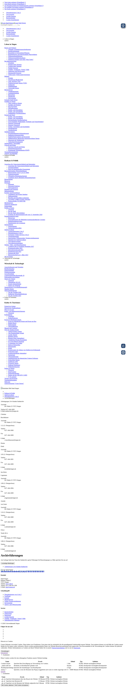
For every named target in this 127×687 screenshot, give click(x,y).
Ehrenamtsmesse (13, 188)
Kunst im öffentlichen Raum (12, 320)
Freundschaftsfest (13, 167)
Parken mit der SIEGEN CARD (17, 375)
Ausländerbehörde (13, 93)
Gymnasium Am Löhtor (15, 343)
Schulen (10, 78)
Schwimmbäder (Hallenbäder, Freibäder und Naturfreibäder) (26, 121)
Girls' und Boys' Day (14, 81)
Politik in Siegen (9, 208)
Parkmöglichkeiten (13, 373)
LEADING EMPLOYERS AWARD (19, 199)
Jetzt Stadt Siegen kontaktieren (10, 571)
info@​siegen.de (10, 587)
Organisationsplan (13, 236)
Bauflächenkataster (13, 51)
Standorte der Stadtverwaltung (17, 240)
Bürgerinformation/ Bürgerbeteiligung (15, 171)
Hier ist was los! (9, 309)
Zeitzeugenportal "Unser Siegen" (14, 383)
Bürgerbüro (11, 95)
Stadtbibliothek (12, 86)
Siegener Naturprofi (14, 125)
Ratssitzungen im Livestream (16, 223)
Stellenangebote (12, 196)
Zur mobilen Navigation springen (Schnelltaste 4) (18, 7)
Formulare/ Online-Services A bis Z (18, 235)
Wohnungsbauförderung (15, 56)
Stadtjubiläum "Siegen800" (12, 143)
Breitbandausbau (9, 269)
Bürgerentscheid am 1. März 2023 (18, 255)
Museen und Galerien (10, 328)
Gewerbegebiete (9, 274)
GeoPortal (7, 596)
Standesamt (11, 96)
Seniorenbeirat (8, 224)
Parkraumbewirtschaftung (12, 277)
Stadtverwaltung (9, 229)
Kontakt (6, 598)
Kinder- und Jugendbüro (15, 110)
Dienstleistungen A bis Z (13, 12)
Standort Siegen (9, 289)
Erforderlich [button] (4, 653)
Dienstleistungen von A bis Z (12, 594)
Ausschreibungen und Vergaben (13, 267)
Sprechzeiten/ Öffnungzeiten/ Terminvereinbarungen (23, 238)
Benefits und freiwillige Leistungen (18, 198)
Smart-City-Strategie (14, 285)
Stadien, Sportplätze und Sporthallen (19, 127)
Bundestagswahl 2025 (14, 251)
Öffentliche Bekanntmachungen (17, 176)
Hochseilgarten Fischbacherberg (17, 120)
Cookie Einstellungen (12, 20)
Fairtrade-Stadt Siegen (10, 100)
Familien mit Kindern (14, 105)
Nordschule (11, 355)
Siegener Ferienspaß (14, 123)
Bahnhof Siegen (13, 336)
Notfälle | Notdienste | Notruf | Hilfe (18, 69)
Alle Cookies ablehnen (7, 685)
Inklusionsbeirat (9, 191)
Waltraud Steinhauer (14, 365)
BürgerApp (11, 218)
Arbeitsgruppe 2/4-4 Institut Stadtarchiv (16, 566)
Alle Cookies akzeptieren (21, 685)
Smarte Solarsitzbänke (14, 284)
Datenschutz (8, 613)
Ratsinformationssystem (11, 216)
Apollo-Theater (12, 335)
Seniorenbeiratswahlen (14, 228)
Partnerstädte (8, 206)
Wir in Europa (8, 256)
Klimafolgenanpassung (15, 148)
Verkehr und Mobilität (10, 153)
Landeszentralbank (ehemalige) (17, 353)
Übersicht (11, 209)
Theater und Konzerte (10, 378)
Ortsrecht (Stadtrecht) (10, 204)
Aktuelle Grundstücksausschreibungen (19, 49)
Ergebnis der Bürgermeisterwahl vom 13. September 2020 (25, 214)
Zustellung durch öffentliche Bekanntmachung (21, 177)
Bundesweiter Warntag (15, 64)
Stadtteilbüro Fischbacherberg (17, 113)
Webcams (7, 382)
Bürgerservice (8, 90)
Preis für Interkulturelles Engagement (19, 169)
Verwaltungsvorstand (14, 241)
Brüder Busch (12, 323)
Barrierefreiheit (10, 18)
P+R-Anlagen (12, 377)
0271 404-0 (22, 571)
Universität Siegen (13, 88)
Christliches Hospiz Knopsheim (17, 340)
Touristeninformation (10, 380)
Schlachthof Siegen (14, 360)
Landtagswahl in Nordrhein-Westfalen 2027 (21, 246)
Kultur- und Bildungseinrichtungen (14, 311)
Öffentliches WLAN (14, 282)
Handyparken (12, 372)
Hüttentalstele (12, 325)
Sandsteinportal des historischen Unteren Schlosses (23, 358)
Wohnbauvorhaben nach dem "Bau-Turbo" (20, 59)
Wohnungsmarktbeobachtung (16, 58)
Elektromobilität (9, 270)
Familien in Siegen (9, 101)
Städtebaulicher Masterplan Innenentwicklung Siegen (23, 138)
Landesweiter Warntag (14, 66)
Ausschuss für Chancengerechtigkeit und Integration (19, 164)
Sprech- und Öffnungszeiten (12, 604)
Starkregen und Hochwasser (16, 71)
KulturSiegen (8, 314)
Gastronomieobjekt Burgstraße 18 (14, 275)
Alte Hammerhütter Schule (16, 333)
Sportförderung (12, 128)
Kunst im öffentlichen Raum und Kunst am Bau (22, 321)
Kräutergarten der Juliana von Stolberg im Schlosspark (24, 350)
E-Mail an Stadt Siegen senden (35, 571)
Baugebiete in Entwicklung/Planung (18, 53)
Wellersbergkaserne (14, 367)
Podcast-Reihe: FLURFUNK (16, 201)
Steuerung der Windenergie (16, 140)
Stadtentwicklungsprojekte (16, 135)
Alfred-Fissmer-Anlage (15, 331)
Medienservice (8, 203)
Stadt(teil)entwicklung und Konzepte (19, 137)
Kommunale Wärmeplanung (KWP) (18, 150)
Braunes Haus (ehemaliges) (16, 338)
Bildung (6, 76)
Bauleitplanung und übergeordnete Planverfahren (22, 54)
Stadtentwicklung (9, 132)
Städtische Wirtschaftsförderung (17, 294)
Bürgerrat (7, 181)
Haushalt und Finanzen (11, 189)
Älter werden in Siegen (15, 103)
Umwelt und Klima (10, 145)
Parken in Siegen (9, 368)
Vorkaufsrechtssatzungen (15, 142)
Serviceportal (10, 14)
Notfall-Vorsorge (13, 68)
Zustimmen (6, 655)
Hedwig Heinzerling (14, 345)
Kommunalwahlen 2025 (15, 248)
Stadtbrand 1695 (13, 361)
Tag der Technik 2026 (14, 292)
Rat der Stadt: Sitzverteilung (16, 213)
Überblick (11, 63)
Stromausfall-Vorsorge (14, 73)
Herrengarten (12, 346)
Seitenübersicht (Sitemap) (11, 620)
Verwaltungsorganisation (15, 243)
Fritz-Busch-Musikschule (15, 79)
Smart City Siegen (9, 279)
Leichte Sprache (11, 16)
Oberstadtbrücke (13, 326)
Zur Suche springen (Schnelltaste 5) (14, 9)
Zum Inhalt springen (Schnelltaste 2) (15, 4)
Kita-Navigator (12, 106)
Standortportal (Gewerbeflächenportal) (15, 287)
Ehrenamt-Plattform (14, 186)
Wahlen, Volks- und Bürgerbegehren (15, 245)
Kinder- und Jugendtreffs (15, 111)
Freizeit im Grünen (10, 306)
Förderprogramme (13, 174)
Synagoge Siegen (13, 363)
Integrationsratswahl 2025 (15, 250)
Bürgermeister (8, 179)
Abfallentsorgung (13, 91)
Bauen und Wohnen (10, 48)
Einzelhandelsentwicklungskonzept (18, 133)
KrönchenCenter (13, 351)
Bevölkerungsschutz (10, 61)
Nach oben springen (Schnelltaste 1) (15, 2)
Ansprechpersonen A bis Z (16, 231)
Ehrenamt (7, 182)
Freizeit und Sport (9, 115)
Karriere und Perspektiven (12, 193)
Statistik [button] (3, 671)
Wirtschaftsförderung (10, 290)
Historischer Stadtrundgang (12, 308)
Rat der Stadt (12, 211)
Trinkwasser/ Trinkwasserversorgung (19, 74)
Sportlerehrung (12, 130)
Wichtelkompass (13, 108)
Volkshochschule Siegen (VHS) (17, 83)
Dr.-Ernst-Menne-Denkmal (16, 341)
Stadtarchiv (11, 85)
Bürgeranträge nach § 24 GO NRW (18, 172)
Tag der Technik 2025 (14, 295)
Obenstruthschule (13, 356)
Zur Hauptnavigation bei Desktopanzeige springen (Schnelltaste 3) (23, 5)
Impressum (7, 615)
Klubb (10, 348)
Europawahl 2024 (13, 253)
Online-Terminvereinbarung (12, 601)
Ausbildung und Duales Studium (17, 194)
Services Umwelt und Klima (16, 147)
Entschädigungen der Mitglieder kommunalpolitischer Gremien (26, 219)
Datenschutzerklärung (58, 648)
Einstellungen (5, 651)
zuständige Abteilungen (7, 563)
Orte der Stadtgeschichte (11, 330)
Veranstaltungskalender (11, 152)
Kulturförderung (13, 318)
